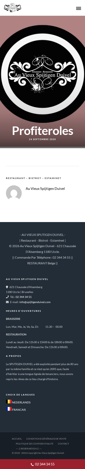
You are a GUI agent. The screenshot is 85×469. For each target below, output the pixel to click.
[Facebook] (10, 385)
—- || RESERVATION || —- (29, 448)
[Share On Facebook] (11, 453)
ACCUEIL (17, 438)
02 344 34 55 (24, 297)
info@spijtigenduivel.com (35, 302)
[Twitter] (19, 385)
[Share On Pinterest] (23, 453)
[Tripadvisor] (27, 385)
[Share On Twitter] (17, 453)
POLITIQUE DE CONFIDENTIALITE (34, 443)
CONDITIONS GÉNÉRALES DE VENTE (46, 438)
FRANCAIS (18, 409)
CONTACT (63, 443)
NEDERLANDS (20, 402)
